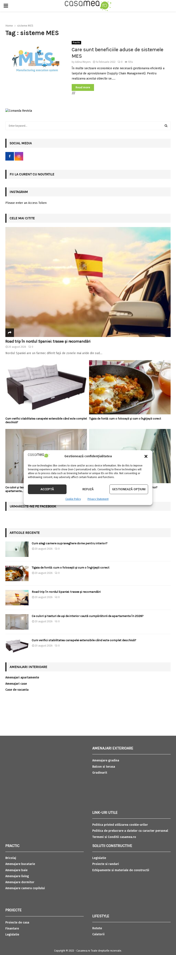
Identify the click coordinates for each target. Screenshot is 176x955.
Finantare (12, 928)
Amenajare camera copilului (25, 888)
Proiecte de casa (17, 922)
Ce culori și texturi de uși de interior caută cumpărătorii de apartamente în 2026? (88, 616)
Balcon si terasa (103, 767)
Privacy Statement (98, 499)
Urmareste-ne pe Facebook (33, 506)
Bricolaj (10, 858)
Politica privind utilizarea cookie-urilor (120, 825)
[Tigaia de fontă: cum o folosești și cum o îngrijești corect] (130, 387)
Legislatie (12, 934)
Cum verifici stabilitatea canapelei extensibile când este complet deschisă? (84, 640)
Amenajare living (17, 876)
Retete (97, 928)
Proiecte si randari (105, 864)
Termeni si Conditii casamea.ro (114, 837)
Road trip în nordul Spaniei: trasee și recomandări (48, 341)
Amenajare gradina (105, 760)
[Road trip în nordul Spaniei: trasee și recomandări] (88, 282)
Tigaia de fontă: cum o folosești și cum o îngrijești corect (125, 418)
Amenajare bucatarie (20, 864)
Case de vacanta (17, 690)
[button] (146, 456)
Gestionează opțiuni (129, 489)
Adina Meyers (83, 61)
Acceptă (47, 489)
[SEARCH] (166, 126)
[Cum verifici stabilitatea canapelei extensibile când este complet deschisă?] (46, 387)
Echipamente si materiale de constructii (120, 870)
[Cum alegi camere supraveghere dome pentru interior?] (17, 549)
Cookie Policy (73, 499)
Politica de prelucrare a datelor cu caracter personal (130, 831)
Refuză (88, 489)
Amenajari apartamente (22, 677)
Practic (76, 42)
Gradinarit (99, 773)
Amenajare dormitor (19, 882)
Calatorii (98, 934)
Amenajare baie (16, 870)
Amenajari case (16, 684)
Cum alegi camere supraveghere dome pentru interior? (70, 543)
